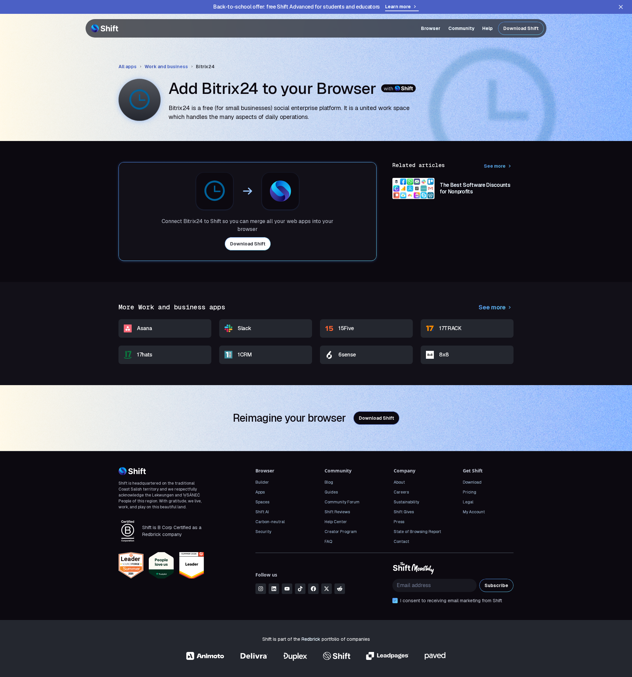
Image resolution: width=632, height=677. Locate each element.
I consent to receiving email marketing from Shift (451, 601)
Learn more (398, 7)
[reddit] (339, 588)
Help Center (336, 521)
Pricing (469, 492)
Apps (260, 492)
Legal (468, 502)
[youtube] (287, 588)
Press (399, 521)
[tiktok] (300, 588)
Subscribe (496, 585)
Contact (401, 541)
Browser (430, 28)
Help (487, 28)
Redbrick (311, 639)
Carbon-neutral (270, 521)
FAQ (328, 541)
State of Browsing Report (417, 531)
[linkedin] (274, 588)
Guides (331, 492)
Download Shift (521, 28)
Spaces (262, 502)
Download (472, 482)
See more (495, 166)
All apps (127, 67)
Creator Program (341, 531)
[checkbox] (395, 600)
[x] (326, 588)
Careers (401, 492)
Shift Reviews (337, 512)
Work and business (166, 67)
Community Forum (342, 502)
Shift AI (262, 512)
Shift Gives (404, 512)
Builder (262, 482)
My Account (474, 512)
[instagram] (260, 588)
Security (263, 531)
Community (461, 28)
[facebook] (313, 588)
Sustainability (406, 502)
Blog (329, 482)
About (399, 482)
